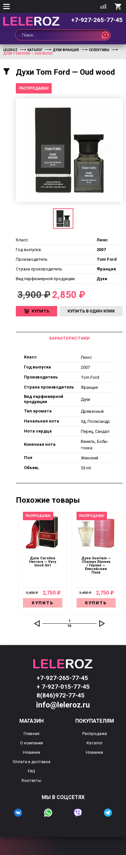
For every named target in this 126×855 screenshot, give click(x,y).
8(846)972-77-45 (61, 695)
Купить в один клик (91, 311)
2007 (85, 367)
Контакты (31, 780)
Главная (31, 733)
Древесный (92, 411)
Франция (89, 387)
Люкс (86, 357)
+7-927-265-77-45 (97, 20)
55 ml (86, 468)
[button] (37, 623)
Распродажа (94, 733)
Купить (40, 311)
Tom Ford (90, 377)
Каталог (95, 743)
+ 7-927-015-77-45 (63, 687)
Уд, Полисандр (95, 421)
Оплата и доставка (31, 762)
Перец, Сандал (95, 431)
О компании (31, 743)
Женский (89, 457)
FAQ (31, 771)
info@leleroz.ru (63, 704)
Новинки (31, 752)
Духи (85, 399)
